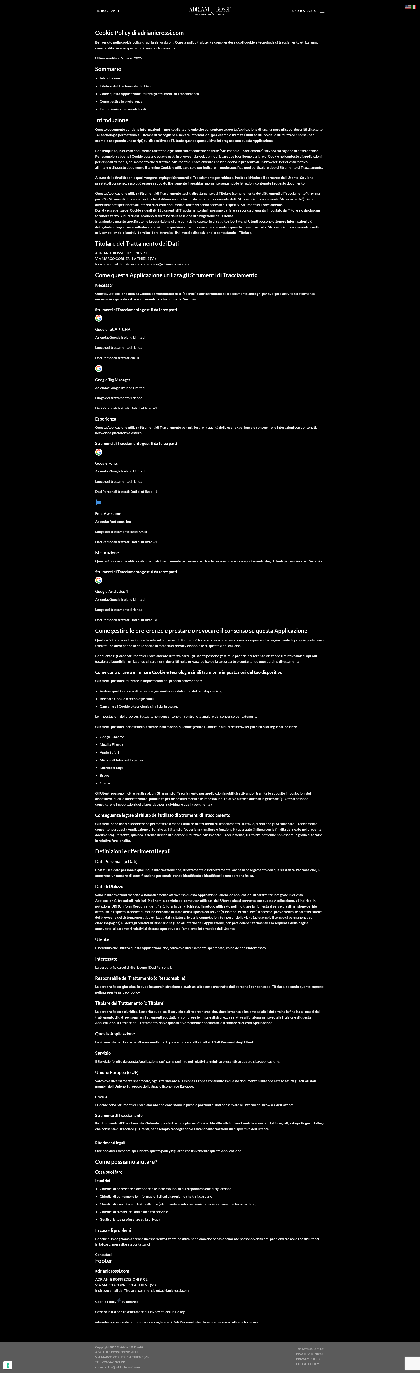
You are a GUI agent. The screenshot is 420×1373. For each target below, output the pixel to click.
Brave (104, 775)
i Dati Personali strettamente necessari (201, 1322)
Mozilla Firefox (111, 744)
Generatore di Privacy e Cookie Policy (155, 1312)
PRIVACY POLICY (308, 1359)
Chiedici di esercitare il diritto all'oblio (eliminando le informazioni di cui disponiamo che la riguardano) (178, 1204)
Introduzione (110, 78)
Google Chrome (112, 737)
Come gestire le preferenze (121, 101)
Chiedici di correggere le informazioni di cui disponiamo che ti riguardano (156, 1196)
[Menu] (322, 11)
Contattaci (103, 1254)
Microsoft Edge (112, 767)
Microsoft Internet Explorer (122, 760)
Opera (105, 783)
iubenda (101, 1322)
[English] (408, 6)
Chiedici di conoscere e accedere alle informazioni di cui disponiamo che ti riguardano (165, 1188)
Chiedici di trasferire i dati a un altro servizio (134, 1211)
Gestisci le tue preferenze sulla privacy (130, 1219)
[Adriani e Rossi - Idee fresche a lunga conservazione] (210, 11)
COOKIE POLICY (307, 1364)
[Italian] (414, 6)
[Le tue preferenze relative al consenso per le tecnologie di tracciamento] (8, 1365)
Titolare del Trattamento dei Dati (125, 86)
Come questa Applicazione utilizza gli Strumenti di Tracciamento (149, 94)
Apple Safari (109, 752)
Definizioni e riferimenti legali (123, 109)
